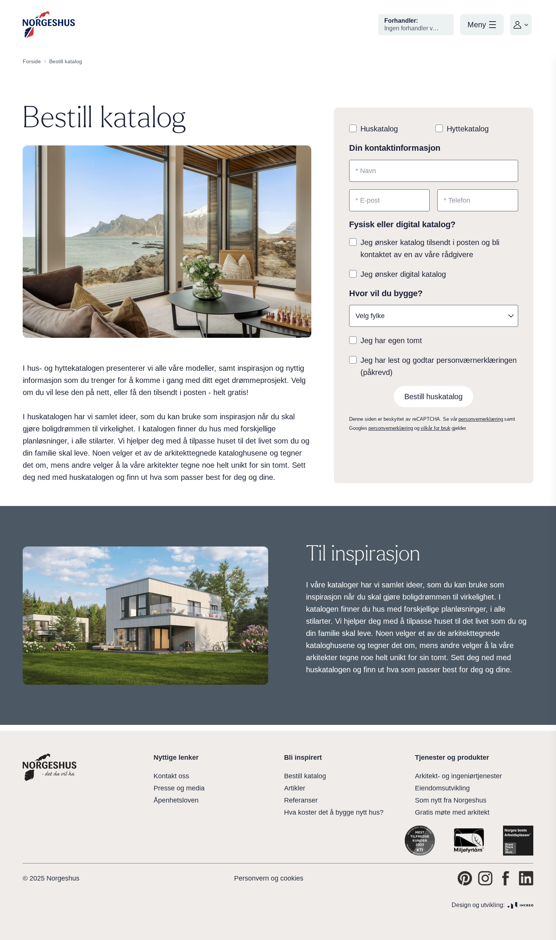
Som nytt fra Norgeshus (450, 800)
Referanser (301, 800)
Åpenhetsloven (176, 800)
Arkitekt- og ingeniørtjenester (458, 776)
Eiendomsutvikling (442, 788)
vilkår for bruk (435, 428)
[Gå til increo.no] (520, 905)
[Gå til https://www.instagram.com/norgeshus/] (485, 878)
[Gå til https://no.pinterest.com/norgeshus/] (465, 878)
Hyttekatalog (468, 129)
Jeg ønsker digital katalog (403, 274)
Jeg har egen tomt (391, 340)
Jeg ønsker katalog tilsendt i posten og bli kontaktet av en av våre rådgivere (429, 248)
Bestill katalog (305, 776)
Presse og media (179, 788)
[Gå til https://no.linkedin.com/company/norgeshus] (526, 878)
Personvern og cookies (268, 878)
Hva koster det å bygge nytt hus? (334, 812)
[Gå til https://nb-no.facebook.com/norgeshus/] (506, 878)
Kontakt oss (171, 776)
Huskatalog (379, 129)
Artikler (294, 788)
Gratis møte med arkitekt (452, 812)
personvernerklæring (480, 419)
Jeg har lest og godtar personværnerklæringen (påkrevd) (438, 366)
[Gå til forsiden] (49, 24)
